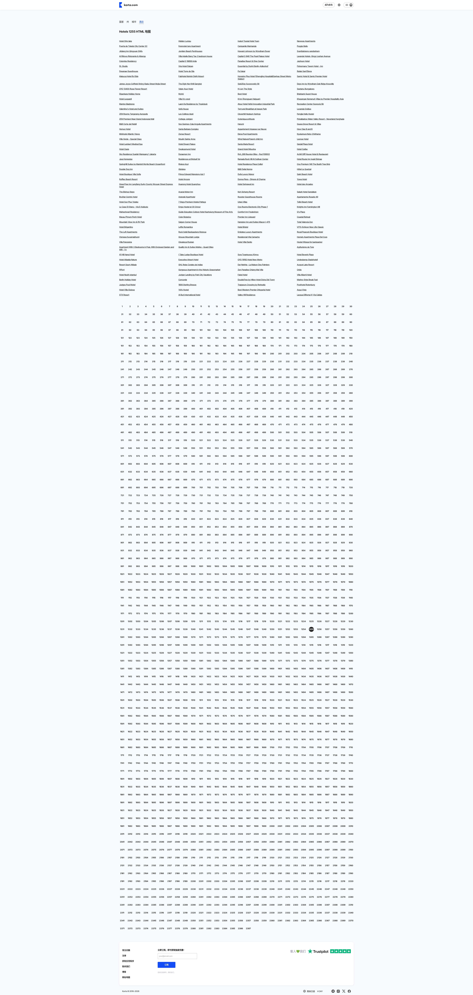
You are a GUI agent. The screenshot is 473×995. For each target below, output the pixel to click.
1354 (146, 660)
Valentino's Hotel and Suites (131, 109)
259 (264, 369)
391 (122, 408)
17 (248, 306)
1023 (138, 574)
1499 (343, 692)
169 (264, 346)
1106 (319, 590)
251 (201, 369)
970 (193, 558)
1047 (327, 574)
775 (311, 503)
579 (185, 456)
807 (327, 511)
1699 (264, 747)
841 (122, 527)
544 (146, 448)
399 (185, 408)
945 (232, 550)
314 (224, 385)
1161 (280, 605)
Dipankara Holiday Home (129, 94)
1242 (209, 629)
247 (169, 369)
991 (122, 566)
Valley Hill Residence (246, 295)
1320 (351, 645)
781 (122, 511)
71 (201, 322)
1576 (240, 716)
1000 (193, 566)
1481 (201, 692)
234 (303, 361)
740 (272, 495)
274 (146, 377)
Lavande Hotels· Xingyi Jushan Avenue (313, 56)
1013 (296, 566)
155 (153, 346)
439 (264, 416)
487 (169, 432)
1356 (161, 660)
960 (351, 550)
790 (193, 511)
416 (319, 408)
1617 (327, 723)
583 (217, 456)
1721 (201, 755)
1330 (193, 653)
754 (146, 503)
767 (248, 503)
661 (122, 479)
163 (216, 346)
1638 (256, 731)
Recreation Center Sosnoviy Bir (310, 104)
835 (311, 519)
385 (311, 401)
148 (335, 338)
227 (248, 361)
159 (185, 346)
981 (279, 558)
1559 (343, 708)
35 (153, 314)
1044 (303, 574)
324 (303, 385)
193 (216, 353)
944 (225, 550)
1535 (154, 708)
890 (272, 534)
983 (295, 558)
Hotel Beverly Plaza (305, 254)
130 (193, 338)
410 (272, 408)
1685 (154, 747)
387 (327, 401)
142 (287, 338)
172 (287, 346)
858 (256, 527)
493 (217, 432)
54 (303, 314)
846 (161, 527)
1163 (296, 605)
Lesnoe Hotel (302, 139)
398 (177, 408)
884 (225, 534)
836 (319, 519)
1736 (319, 755)
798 (256, 511)
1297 (169, 645)
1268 (177, 637)
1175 (154, 613)
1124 (225, 597)
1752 (209, 763)
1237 (169, 629)
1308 (256, 645)
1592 (130, 723)
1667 (248, 739)
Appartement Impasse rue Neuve (252, 129)
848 (177, 527)
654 (303, 471)
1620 (351, 723)
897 (327, 534)
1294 (146, 645)
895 (311, 534)
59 (343, 314)
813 (138, 519)
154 (145, 346)
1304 (224, 645)
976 (240, 558)
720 (351, 487)
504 (303, 432)
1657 (169, 739)
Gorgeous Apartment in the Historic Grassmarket (199, 269)
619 (264, 464)
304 (146, 385)
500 (272, 432)
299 (343, 377)
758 (177, 503)
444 (303, 416)
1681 (122, 747)
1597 (169, 723)
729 (185, 495)
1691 (201, 747)
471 (279, 424)
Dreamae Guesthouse (128, 71)
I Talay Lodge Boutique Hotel (190, 254)
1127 (248, 597)
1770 (351, 763)
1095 (232, 590)
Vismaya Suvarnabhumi (129, 237)
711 (280, 487)
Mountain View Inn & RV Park (132, 222)
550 (193, 448)
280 (193, 377)
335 (154, 393)
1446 (161, 684)
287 (248, 377)
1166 (319, 605)
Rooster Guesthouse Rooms (250, 197)
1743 (138, 763)
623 (295, 464)
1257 (327, 629)
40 (193, 314)
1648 (335, 731)
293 (295, 377)
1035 (232, 574)
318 (256, 385)
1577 (248, 716)
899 (343, 534)
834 (303, 519)
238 (335, 361)
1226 (319, 621)
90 (351, 322)
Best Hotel (242, 94)
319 (264, 385)
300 (351, 377)
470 (272, 424)
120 (350, 330)
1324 (146, 653)
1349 (343, 653)
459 (185, 424)
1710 (351, 747)
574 (146, 456)
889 (264, 534)
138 (256, 338)
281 (201, 377)
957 (327, 550)
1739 (343, 755)
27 (327, 306)
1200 (351, 613)
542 (130, 448)
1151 (201, 605)
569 (343, 448)
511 (122, 440)
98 (177, 330)
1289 (343, 637)
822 (209, 519)
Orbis (299, 269)
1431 (280, 676)
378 (256, 401)
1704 (303, 747)
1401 (280, 668)
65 (153, 322)
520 (193, 440)
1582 (288, 716)
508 (335, 432)
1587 (327, 716)
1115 (153, 597)
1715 (154, 755)
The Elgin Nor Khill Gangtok (190, 84)
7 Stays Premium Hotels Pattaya (192, 202)
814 (145, 519)
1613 (296, 723)
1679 (343, 739)
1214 (225, 621)
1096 (240, 590)
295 (311, 377)
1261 (122, 637)
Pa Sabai (241, 71)
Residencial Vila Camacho (249, 237)
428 (177, 416)
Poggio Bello (302, 46)
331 (122, 393)
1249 (264, 629)
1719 (185, 755)
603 (138, 464)
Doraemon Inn (184, 154)
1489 (264, 692)
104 (224, 330)
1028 (177, 574)
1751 (201, 763)
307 (169, 385)
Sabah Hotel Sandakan (306, 192)
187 (169, 353)
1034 (224, 574)
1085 (154, 590)
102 (209, 330)
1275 (232, 637)
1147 (169, 605)
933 (138, 550)
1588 (335, 716)
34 (146, 314)
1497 (327, 692)
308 (177, 385)
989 (343, 558)
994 (146, 566)
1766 (319, 763)
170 (272, 346)
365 (154, 401)
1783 (217, 771)
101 (201, 330)
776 (319, 503)
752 (130, 503)
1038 (256, 574)
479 (343, 424)
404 (225, 408)
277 (169, 377)
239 (343, 361)
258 (256, 369)
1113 (138, 597)
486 (161, 432)
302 (130, 385)
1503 (138, 700)
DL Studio (123, 66)
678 (256, 479)
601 (122, 464)
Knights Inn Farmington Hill (308, 207)
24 (303, 306)
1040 (272, 574)
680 (272, 479)
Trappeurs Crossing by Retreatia (251, 284)
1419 (185, 676)
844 (146, 527)
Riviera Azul (183, 164)
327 (327, 385)
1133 (296, 597)
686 (319, 479)
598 (335, 456)
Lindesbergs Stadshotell (307, 259)
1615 (311, 723)
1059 (185, 582)
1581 (280, 716)
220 (193, 361)
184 (145, 353)
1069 (264, 582)
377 (248, 401)
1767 (327, 763)
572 (130, 456)
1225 (311, 621)
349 (264, 393)
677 (248, 479)
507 (327, 432)
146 (319, 338)
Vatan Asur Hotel (185, 89)
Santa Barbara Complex (188, 129)
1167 (327, 605)
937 (169, 550)
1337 (248, 653)
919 (264, 542)
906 (161, 542)
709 (264, 487)
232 (288, 361)
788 (177, 511)
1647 (327, 731)
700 (193, 487)
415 (311, 408)
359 (343, 393)
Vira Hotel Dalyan (185, 66)
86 (319, 322)
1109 (343, 590)
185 (153, 353)
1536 (161, 708)
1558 (335, 708)
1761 (280, 763)
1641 (280, 731)
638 (177, 471)
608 (177, 464)
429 (185, 416)
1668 (256, 739)
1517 (248, 700)
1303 (217, 645)
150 (350, 338)
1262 (130, 637)
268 (335, 369)
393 (138, 408)
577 (169, 456)
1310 (272, 645)
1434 (303, 676)
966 (161, 558)
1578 (256, 716)
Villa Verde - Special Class (130, 139)
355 (311, 393)
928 (335, 542)
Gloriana (181, 169)
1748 (177, 763)
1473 (138, 692)
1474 (146, 692)
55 (311, 314)
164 (224, 346)
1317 (327, 645)
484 (146, 432)
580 (193, 456)
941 (201, 550)
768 (256, 503)
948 (256, 550)
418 (335, 408)
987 (327, 558)
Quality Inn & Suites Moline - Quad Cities (195, 247)
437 (248, 416)
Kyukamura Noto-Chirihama (309, 134)
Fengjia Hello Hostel (305, 114)
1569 (185, 716)
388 (335, 401)
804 (303, 511)
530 (272, 440)
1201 (122, 621)
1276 (240, 637)
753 (138, 503)
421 (122, 416)
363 (138, 401)
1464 (303, 684)
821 (201, 519)
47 (248, 314)
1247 (248, 629)
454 (146, 424)
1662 (209, 739)
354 (303, 393)
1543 (217, 708)
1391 (201, 668)
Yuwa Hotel (302, 179)
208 (335, 353)
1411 (122, 676)
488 (177, 432)
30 (351, 306)
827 (248, 519)
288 (256, 377)
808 (335, 511)
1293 (138, 645)
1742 (130, 763)
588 (256, 456)
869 (343, 527)
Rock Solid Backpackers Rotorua (192, 232)
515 (153, 440)
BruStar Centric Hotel (128, 197)
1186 (240, 613)
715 (311, 487)
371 (201, 401)
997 (169, 566)
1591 (122, 723)
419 (343, 408)
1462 (288, 684)
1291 (122, 645)
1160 (272, 605)
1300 (193, 645)
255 (232, 369)
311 (201, 385)
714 (303, 487)
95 (153, 330)
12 (209, 306)
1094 (224, 590)
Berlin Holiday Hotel (127, 279)
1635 (232, 731)
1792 (288, 771)
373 (217, 401)
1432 (288, 676)
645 (232, 471)
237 (327, 361)
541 (122, 448)
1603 (217, 723)
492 (209, 432)
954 (303, 550)
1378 (335, 660)
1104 (303, 590)
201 (279, 353)
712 (287, 487)
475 (311, 424)
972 (209, 558)
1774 (146, 771)
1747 (170, 763)
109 (264, 330)
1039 (264, 574)
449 (343, 416)
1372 (288, 660)
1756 (240, 763)
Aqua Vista (301, 290)
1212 (209, 621)
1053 (138, 582)
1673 (296, 739)
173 (295, 346)
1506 (161, 700)
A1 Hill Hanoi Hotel (127, 254)
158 (177, 346)
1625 (154, 731)
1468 (335, 684)
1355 (154, 660)
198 (256, 353)
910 (193, 542)
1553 (295, 708)
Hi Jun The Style (245, 89)
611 (201, 464)
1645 (311, 731)
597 (327, 456)
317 (248, 385)
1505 (154, 700)
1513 (217, 700)
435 (232, 416)
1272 (209, 637)
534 (303, 440)
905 (154, 542)
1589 (343, 716)
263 (295, 369)
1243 (217, 629)
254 (225, 369)
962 (130, 558)
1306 (240, 645)
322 (288, 385)
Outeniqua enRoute (246, 119)
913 (216, 542)
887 (248, 534)
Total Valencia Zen (305, 222)
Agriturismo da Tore (305, 247)
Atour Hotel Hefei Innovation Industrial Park (256, 104)
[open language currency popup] (339, 5)
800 (272, 511)
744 (303, 495)
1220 (272, 621)
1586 (319, 716)
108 (256, 330)
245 (154, 369)
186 (161, 353)
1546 (240, 708)
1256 (319, 629)
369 (185, 401)
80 (272, 322)
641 (201, 471)
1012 (288, 566)
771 (279, 503)
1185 (233, 613)
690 (351, 479)
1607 (248, 723)
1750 (193, 763)
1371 (280, 660)
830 (272, 519)
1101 (280, 590)
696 (161, 487)
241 (122, 369)
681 (279, 479)
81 (280, 322)
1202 (130, 621)
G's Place (301, 212)
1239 (185, 629)
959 (343, 550)
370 (193, 401)
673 (217, 479)
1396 (240, 668)
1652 (130, 739)
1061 (201, 582)
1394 (224, 668)
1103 (296, 590)
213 (138, 361)
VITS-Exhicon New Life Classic (310, 227)
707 (248, 487)
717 (327, 487)
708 (256, 487)
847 (169, 527)
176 (319, 346)
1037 (248, 574)
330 (351, 385)
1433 (295, 676)
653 (295, 471)
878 (177, 534)
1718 (177, 755)
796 (240, 511)
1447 (169, 684)
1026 (161, 574)
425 (154, 416)
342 (209, 393)
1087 (169, 590)
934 (146, 550)
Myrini (181, 94)
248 (177, 369)
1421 (201, 676)
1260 (351, 629)
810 (350, 511)
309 (185, 385)
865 (311, 527)
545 (154, 448)
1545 (232, 708)
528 (256, 440)
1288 (335, 637)
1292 (130, 645)
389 (343, 401)
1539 (185, 708)
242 (130, 369)
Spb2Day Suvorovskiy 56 (248, 84)
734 (225, 495)
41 (201, 314)
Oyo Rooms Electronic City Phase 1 (253, 207)
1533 (138, 708)
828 (256, 519)
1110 (351, 590)
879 (185, 534)
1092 (209, 590)
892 (288, 534)
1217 (248, 621)
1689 (185, 747)
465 (232, 424)
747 (327, 495)
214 (145, 361)
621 (279, 464)
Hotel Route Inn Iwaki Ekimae (309, 159)
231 (279, 361)
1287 (327, 637)
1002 (209, 566)
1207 (169, 621)
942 (209, 550)
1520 (272, 700)
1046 (319, 574)
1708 (335, 747)
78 (256, 322)
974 (224, 558)
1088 (177, 590)
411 (280, 408)
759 (185, 503)
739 (264, 495)
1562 (130, 716)
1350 (351, 653)
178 (335, 346)
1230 (351, 621)
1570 (193, 716)
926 (319, 542)
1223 (295, 621)
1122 (209, 597)
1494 (303, 692)
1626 (161, 731)
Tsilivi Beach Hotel (305, 202)
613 (216, 464)
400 (193, 408)
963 (138, 558)
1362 (209, 660)
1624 (146, 731)
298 (335, 377)
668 (177, 479)
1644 (303, 731)
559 (264, 448)
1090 (193, 590)
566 (319, 448)
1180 (193, 613)
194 (224, 353)
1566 (161, 716)
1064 (224, 582)
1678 (335, 739)
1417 (169, 676)
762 (209, 503)
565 (311, 448)
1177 (169, 613)
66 (161, 322)
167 (248, 346)
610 (193, 464)
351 (279, 393)
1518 (256, 700)
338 (177, 393)
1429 (264, 676)
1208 (177, 621)
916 (240, 542)
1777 (170, 771)
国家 (121, 22)
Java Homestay (125, 159)
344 (225, 393)
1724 (225, 755)
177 (327, 346)
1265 (154, 637)
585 (232, 456)
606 (161, 464)
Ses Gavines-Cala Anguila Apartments (194, 124)
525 (232, 440)
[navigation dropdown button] (349, 4)
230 (272, 361)
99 (185, 330)
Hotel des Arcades (305, 184)
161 (201, 346)
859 (264, 527)
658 (335, 471)
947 (248, 550)
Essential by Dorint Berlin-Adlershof (253, 66)
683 (295, 479)
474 (303, 424)
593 (295, 456)
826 (240, 519)
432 (209, 416)
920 (272, 542)
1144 (146, 605)
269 (343, 369)
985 (311, 558)
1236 (161, 629)
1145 (154, 605)
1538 (177, 708)
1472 (130, 692)
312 (209, 385)
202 (288, 353)
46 (240, 314)
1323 (138, 653)
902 (130, 542)
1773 (138, 771)
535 (311, 440)
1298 (177, 645)
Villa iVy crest (184, 99)
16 (240, 306)
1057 (169, 582)
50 (272, 314)
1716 (162, 755)
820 (193, 519)
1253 (295, 629)
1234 (146, 629)
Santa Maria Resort (246, 144)
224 (225, 361)
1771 (122, 771)
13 (217, 306)
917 (248, 542)
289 (264, 377)
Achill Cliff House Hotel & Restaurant (312, 154)
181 (122, 353)
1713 (138, 755)
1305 (232, 645)
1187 (248, 613)
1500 (351, 692)
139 (264, 338)
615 (232, 464)
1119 (185, 597)
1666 (240, 739)
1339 (264, 653)
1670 (272, 739)
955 (311, 550)
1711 (122, 755)
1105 (311, 590)
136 (240, 338)
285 (232, 377)
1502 (130, 700)
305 (154, 385)
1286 (319, 637)
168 (256, 346)
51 (280, 314)
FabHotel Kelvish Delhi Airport (191, 76)
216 (161, 361)
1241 (201, 629)
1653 (138, 739)
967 (169, 558)
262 (288, 369)
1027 (169, 574)
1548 (256, 708)
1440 (351, 676)
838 (335, 519)
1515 (233, 700)
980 (272, 558)
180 (350, 346)
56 (319, 314)
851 (201, 527)
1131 (280, 597)
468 (256, 424)
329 (343, 385)
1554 (303, 708)
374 (224, 401)
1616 (319, 723)
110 (272, 330)
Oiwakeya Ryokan (186, 242)
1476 (162, 692)
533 (295, 440)
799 (264, 511)
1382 (130, 668)
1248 (256, 629)
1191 (280, 613)
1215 (233, 621)
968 (177, 558)
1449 (185, 684)
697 (169, 487)
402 (209, 408)
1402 (288, 668)
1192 (288, 613)
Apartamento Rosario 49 (307, 197)
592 (288, 456)
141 (280, 338)
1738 (335, 755)
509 (343, 432)
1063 (217, 582)
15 (233, 306)
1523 (295, 700)
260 (272, 369)
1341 (280, 653)
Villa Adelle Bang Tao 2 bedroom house (195, 56)
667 (169, 479)
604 (146, 464)
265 (311, 369)
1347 (327, 653)
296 (319, 377)
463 (217, 424)
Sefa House (183, 109)
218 (177, 361)
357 (327, 393)
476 (319, 424)
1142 (130, 605)
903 (138, 542)
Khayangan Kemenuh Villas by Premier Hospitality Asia (320, 99)
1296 (161, 645)
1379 (343, 660)
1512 (209, 700)
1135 (311, 597)
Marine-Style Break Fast (307, 279)
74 (225, 322)
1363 (217, 660)
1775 (154, 771)
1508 (177, 700)
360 (351, 393)
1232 (130, 629)
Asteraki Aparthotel (186, 197)
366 (161, 401)
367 (169, 401)
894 (303, 534)
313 (216, 385)
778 (335, 503)
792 (209, 511)
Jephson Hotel (303, 61)
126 (161, 338)
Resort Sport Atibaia (127, 264)
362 (130, 401)
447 (327, 416)
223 (217, 361)
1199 (343, 613)
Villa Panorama (125, 242)
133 (216, 338)
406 (240, 408)
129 (185, 338)
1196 (319, 613)
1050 (351, 574)
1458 (256, 684)
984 (303, 558)
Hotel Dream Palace (186, 144)
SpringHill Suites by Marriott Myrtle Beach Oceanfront (142, 164)
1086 (161, 590)
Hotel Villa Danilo (245, 242)
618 (256, 464)
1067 (248, 582)
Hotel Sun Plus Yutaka (128, 202)
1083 (138, 590)
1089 (185, 590)
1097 (248, 590)
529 (264, 440)
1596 (161, 723)
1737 (327, 755)
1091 (201, 590)
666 (161, 479)
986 (319, 558)
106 (240, 330)
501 (279, 432)
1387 (169, 668)
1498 (335, 692)
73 (217, 322)
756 (161, 503)
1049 (343, 574)
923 (295, 542)
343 (217, 393)
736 (240, 495)
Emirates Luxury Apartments (250, 232)
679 (264, 479)
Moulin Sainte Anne (186, 139)
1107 (327, 590)
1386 (161, 668)
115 (311, 330)
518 (177, 440)
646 (240, 471)
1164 (303, 605)
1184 (225, 613)
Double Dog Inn (126, 169)
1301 (201, 645)
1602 (209, 723)
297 (327, 377)
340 (193, 393)
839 (343, 519)
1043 (295, 574)
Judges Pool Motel (127, 284)
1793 (296, 771)
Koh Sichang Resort (246, 192)
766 (240, 503)
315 (232, 385)
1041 (280, 574)
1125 (233, 597)
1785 (232, 771)
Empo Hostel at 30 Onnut (189, 207)
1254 (303, 629)
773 (295, 503)
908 (177, 542)
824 (225, 519)
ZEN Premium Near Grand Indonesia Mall (136, 119)
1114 (146, 597)
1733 (296, 755)
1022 (130, 574)
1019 (343, 566)
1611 (280, 723)
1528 (335, 700)
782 (130, 511)
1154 (225, 605)
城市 (134, 22)
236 (319, 361)
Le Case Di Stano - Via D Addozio (133, 207)
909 (185, 542)
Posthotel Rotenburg (306, 284)
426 (161, 416)
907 (169, 542)
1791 (280, 771)
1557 (327, 708)
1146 (162, 605)
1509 (185, 700)
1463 (295, 684)
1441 (122, 684)
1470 (351, 684)
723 (138, 495)
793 (217, 511)
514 (145, 440)
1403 (295, 668)
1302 (209, 645)
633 (138, 471)
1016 (319, 566)
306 (161, 385)
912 (209, 542)
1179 (185, 613)
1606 (240, 723)
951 (279, 550)
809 (343, 511)
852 (209, 527)
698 (177, 487)
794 (225, 511)
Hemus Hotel (124, 129)
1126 (240, 597)
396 (161, 408)
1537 (169, 708)
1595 (154, 723)
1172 (130, 613)
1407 (327, 668)
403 (217, 408)
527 (248, 440)
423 (138, 416)
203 (295, 353)
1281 (280, 637)
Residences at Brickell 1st (189, 159)
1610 (272, 723)
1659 (185, 739)
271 (122, 377)
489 (185, 432)
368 (177, 401)
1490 (272, 692)
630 (351, 464)
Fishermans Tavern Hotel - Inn (310, 66)
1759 (264, 763)
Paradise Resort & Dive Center (251, 61)
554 (225, 448)
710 (272, 487)
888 (256, 534)
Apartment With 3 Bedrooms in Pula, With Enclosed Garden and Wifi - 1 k (146, 248)
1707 (327, 747)
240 (351, 361)
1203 (138, 621)
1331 (201, 653)
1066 (240, 582)
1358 (177, 660)
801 (279, 511)
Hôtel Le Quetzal (304, 169)
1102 (288, 590)
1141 (122, 605)
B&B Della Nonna (245, 169)
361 (122, 401)
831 (279, 519)
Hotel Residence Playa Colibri (250, 164)
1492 (288, 692)
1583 (295, 716)
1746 (162, 763)
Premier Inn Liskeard (246, 217)
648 (256, 471)
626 (319, 464)
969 (185, 558)
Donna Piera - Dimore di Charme (251, 179)
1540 (193, 708)
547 (169, 448)
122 (130, 338)
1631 (201, 731)
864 (303, 527)
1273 (217, 637)
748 (335, 495)
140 (272, 338)
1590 (351, 716)
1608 (256, 723)
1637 (248, 731)
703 (217, 487)
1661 (201, 739)
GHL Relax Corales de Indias (190, 264)
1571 (201, 716)
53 (295, 314)
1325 (154, 653)
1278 (256, 637)
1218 (256, 621)
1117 (169, 597)
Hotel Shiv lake (125, 41)
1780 (193, 771)
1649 (343, 731)
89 (343, 322)
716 (319, 487)
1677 (327, 739)
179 (343, 346)
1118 (177, 597)
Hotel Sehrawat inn (246, 184)
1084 (146, 590)
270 (351, 369)
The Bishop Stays (126, 192)
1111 (122, 597)
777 (327, 503)
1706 (319, 747)
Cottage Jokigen (185, 119)
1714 (146, 755)
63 (138, 322)
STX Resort (124, 295)
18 (256, 306)
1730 (272, 755)
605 (154, 464)
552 (209, 448)
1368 (256, 660)
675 (232, 479)
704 (225, 487)
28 (335, 306)
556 (240, 448)
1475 (154, 692)
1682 (130, 747)
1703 (296, 747)
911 (201, 542)
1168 (335, 605)
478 (335, 424)
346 (240, 393)
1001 (201, 566)
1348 (335, 653)
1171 (122, 613)
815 (153, 519)
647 (248, 471)
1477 (169, 692)
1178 (177, 613)
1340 (272, 653)
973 (217, 558)
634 (146, 471)
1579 (264, 716)
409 (264, 408)
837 (327, 519)
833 (295, 519)
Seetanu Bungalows (305, 89)
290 (272, 377)
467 (248, 424)
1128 (256, 597)
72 (209, 322)
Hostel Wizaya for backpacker (309, 242)
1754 (225, 763)
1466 (319, 684)
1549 (264, 708)
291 (279, 377)
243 (138, 369)
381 (279, 401)
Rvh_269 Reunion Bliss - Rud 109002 (254, 154)
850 (193, 527)
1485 (232, 692)
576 (161, 456)
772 (287, 503)
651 (279, 471)
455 (154, 424)
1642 (288, 731)
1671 (280, 739)
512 (130, 440)
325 (311, 385)
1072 (288, 582)
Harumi (241, 124)
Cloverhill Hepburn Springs (249, 114)
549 (185, 448)
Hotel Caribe (302, 149)
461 (201, 424)
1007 (248, 566)
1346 (319, 653)
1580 (272, 716)
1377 (327, 660)
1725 (232, 755)
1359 (185, 660)
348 (256, 393)
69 (185, 322)
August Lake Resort (305, 264)
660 (351, 471)
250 (193, 369)
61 (122, 322)
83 (295, 322)
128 (177, 338)
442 (288, 416)
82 (288, 322)
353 (295, 393)
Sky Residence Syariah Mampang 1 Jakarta (137, 154)
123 (138, 338)
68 (177, 322)
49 (264, 314)
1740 (351, 755)
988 (335, 558)
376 (240, 401)
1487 (248, 692)
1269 (185, 637)
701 (201, 487)
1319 (343, 645)
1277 (248, 637)
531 (279, 440)
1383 (138, 668)
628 (335, 464)
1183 (217, 613)
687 (327, 479)
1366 (240, 660)
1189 (264, 613)
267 (327, 369)
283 (217, 377)
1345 (311, 653)
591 (279, 456)
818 (177, 519)
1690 (193, 747)
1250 (272, 629)
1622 (130, 731)
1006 (240, 566)
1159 (264, 605)
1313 (296, 645)
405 (232, 408)
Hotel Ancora (184, 179)
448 (335, 416)
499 (264, 432)
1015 (311, 566)
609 (185, 464)
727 (169, 495)
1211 (201, 621)
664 (146, 479)
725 (154, 495)
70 (193, 322)
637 (169, 471)
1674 (303, 739)
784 (146, 511)
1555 (311, 708)
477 (327, 424)
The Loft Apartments (128, 232)
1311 (280, 645)
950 (272, 550)
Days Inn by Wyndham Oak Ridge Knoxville (315, 84)
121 (122, 338)
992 (130, 566)
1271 (201, 637)
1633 (217, 731)
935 (154, 550)
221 (201, 361)
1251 (280, 629)
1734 (303, 755)
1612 (288, 723)
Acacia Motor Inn (185, 192)
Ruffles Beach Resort (128, 179)
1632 (209, 731)
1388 (177, 668)
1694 (224, 747)
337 (169, 393)
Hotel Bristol (243, 227)
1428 (256, 676)
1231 (122, 629)
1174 (146, 613)
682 (288, 479)
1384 (146, 668)
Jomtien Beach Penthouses (190, 51)
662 (130, 479)
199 (264, 353)
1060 (193, 582)
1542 (209, 708)
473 (295, 424)
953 (295, 550)
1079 (343, 582)
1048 (335, 574)
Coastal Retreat (303, 217)
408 (256, 408)
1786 (240, 771)
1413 (138, 676)
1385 (154, 668)
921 (279, 542)
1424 (224, 676)
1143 (138, 605)
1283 (295, 637)
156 (161, 346)
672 (209, 479)
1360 (193, 660)
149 (343, 338)
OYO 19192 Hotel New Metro (250, 259)
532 (288, 440)
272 (130, 377)
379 (264, 401)
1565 (154, 716)
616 (240, 464)
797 (248, 511)
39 (185, 314)
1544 (224, 708)
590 (272, 456)
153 (138, 346)
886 (240, 534)
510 (350, 432)
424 (146, 416)
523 (217, 440)
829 (264, 519)
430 (193, 416)
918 (256, 542)
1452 (209, 684)
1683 (138, 747)
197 (248, 353)
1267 (169, 637)
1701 (280, 747)
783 (138, 511)
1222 (288, 621)
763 (217, 503)
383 (295, 401)
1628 (177, 731)
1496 (319, 692)
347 (248, 393)
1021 (122, 574)
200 (272, 353)
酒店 (141, 22)
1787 (248, 771)
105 (232, 330)
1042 (288, 574)
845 (154, 527)
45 (232, 314)
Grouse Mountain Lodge (188, 237)
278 (177, 377)
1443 (138, 684)
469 (264, 424)
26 (319, 306)
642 (209, 471)
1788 (256, 771)
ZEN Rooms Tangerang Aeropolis (133, 114)
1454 (224, 684)
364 (146, 401)
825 (232, 519)
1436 (319, 676)
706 (240, 487)
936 (161, 550)
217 (169, 361)
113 (295, 330)
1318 (335, 645)
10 (193, 306)
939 (185, 550)
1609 (264, 723)
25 (311, 306)
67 (169, 322)
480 (351, 424)
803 (295, 511)
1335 (232, 653)
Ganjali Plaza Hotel (305, 144)
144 (303, 338)
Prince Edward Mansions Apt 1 (191, 174)
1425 (232, 676)
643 (217, 471)
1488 (256, 692)
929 (343, 542)
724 (146, 495)
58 (335, 314)
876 (161, 534)
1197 (327, 613)
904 (146, 542)
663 (138, 479)
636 (161, 471)
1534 (146, 708)
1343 (295, 653)
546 (161, 448)
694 (146, 487)
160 (193, 346)
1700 (272, 747)
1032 (209, 574)
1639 (264, 731)
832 (288, 519)
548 (177, 448)
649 (264, 471)
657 (327, 471)
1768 (335, 763)
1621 (122, 731)
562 (288, 448)
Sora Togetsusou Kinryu (248, 254)
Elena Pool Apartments (247, 134)
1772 (130, 771)
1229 (343, 621)
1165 (311, 605)
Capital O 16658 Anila (187, 61)
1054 (146, 582)
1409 (343, 668)
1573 (217, 716)
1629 (185, 731)
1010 (272, 566)
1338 (256, 653)
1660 (193, 739)
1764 (303, 763)
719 (343, 487)
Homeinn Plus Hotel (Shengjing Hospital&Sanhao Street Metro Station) (264, 77)
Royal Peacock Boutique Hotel (310, 232)
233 (295, 361)
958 (335, 550)
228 (256, 361)
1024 (146, 574)
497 (248, 432)
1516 (240, 700)
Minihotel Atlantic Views (129, 134)
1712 (130, 755)
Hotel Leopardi (125, 99)
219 (185, 361)
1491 (280, 692)
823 (217, 519)
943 (217, 550)
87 (327, 322)
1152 (209, 605)
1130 (272, 597)
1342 (288, 653)
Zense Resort (184, 134)
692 (130, 487)
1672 (288, 739)
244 (146, 369)
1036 (240, 574)
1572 (209, 716)
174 (303, 346)
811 (122, 519)
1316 (319, 645)
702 (209, 487)
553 (217, 448)
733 (217, 495)
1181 (201, 613)
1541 (201, 708)
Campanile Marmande (247, 46)
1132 (288, 597)
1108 (335, 590)
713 (295, 487)
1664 (224, 739)
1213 (217, 621)
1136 (319, 597)
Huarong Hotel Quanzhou (189, 184)
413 (295, 408)
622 (288, 464)
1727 (248, 755)
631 (122, 471)
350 (272, 393)
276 (161, 377)
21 (280, 306)
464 (225, 424)
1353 (138, 660)
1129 (264, 597)
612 (209, 464)
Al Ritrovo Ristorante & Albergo (132, 56)
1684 (146, 747)
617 (248, 464)
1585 (311, 716)
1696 (240, 747)
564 (303, 448)
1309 (264, 645)
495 (232, 432)
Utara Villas (242, 202)
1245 (232, 629)
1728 (256, 755)
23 (295, 306)
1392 (209, 668)
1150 (193, 605)
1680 (351, 739)
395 (154, 408)
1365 (232, 660)
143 (295, 338)
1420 (193, 676)
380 (272, 401)
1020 (351, 566)
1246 (240, 629)
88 (335, 322)
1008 (256, 566)
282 (209, 377)
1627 (169, 731)
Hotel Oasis (124, 149)
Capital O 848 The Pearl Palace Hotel (253, 56)
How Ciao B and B (305, 129)
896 (319, 534)
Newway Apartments (306, 41)
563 (295, 448)
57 (327, 314)
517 (169, 440)
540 (351, 440)
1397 (248, 668)
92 (130, 330)
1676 (319, 739)
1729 (264, 755)
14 (225, 306)
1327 (169, 653)
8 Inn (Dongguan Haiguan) (249, 99)
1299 (185, 645)
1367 (248, 660)
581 (201, 456)
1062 (209, 582)
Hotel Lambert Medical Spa (130, 144)
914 (224, 542)
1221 (280, 621)
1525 (311, 700)
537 (327, 440)
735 (232, 495)
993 (138, 566)
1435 (311, 676)
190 (193, 353)
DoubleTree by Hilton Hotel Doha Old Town (256, 279)
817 (169, 519)
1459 (264, 684)
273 (138, 377)
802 (288, 511)
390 (351, 401)
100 (193, 330)
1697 (248, 747)
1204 (146, 621)
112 (287, 330)
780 (351, 503)
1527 (327, 700)
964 (146, 558)
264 (303, 369)
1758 (256, 763)
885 (232, 534)
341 (201, 393)
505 (311, 432)
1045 (311, 574)
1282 (288, 637)
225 (232, 361)
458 (177, 424)
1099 (264, 590)
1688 (177, 747)
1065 (232, 582)
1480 (193, 692)
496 (240, 432)
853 (217, 527)
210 (350, 353)
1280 (272, 637)
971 (201, 558)
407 (248, 408)
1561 (122, 716)
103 (216, 330)
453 (138, 424)
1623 (138, 731)
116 (319, 330)
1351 (122, 660)
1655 (154, 739)
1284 (303, 637)
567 (327, 448)
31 (122, 314)
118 (335, 330)
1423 (217, 676)
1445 (154, 684)
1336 (240, 653)
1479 (185, 692)
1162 (288, 605)
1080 (351, 582)
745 (311, 495)
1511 (201, 700)
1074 (303, 582)
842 (130, 527)
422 (130, 416)
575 (154, 456)
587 (248, 456)
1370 (272, 660)
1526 (319, 700)
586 (240, 456)
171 (280, 346)
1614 (303, 723)
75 (232, 322)
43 (217, 314)
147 (327, 338)
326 (319, 385)
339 (185, 393)
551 (201, 448)
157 (169, 346)
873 (138, 534)
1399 (264, 668)
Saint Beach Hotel (304, 174)
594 (303, 456)
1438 (335, 676)
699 (185, 487)
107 (248, 330)
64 (146, 322)
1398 (256, 668)
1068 (256, 582)
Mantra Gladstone (127, 104)
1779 (185, 771)
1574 (225, 716)
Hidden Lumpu (184, 41)
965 (154, 558)
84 (303, 322)
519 (185, 440)
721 (122, 495)
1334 (224, 653)
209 (343, 353)
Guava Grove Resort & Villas (309, 124)
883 (217, 534)
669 (185, 479)
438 (256, 416)
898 (335, 534)
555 (232, 448)
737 (248, 495)
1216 (240, 621)
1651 (122, 739)
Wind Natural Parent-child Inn (250, 139)
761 (201, 503)
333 (138, 393)
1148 (177, 605)
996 (161, 566)
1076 (319, 582)
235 (311, 361)
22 (288, 306)
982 (288, 558)
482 (130, 432)
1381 (122, 668)
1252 (288, 629)
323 (295, 385)
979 (264, 558)
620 (272, 464)
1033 (217, 574)
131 (201, 338)
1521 (280, 700)
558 (256, 448)
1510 (193, 700)
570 (351, 448)
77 (248, 322)
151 (122, 346)
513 (138, 440)
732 (209, 495)
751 (122, 503)
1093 (217, 590)
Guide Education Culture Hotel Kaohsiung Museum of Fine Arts (205, 212)
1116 (161, 597)
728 (177, 495)
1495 (311, 692)
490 (193, 432)
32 (130, 314)
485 (154, 432)
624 (303, 464)
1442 (130, 684)
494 (225, 432)
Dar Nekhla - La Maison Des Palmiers (253, 264)
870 (351, 527)
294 (303, 377)
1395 (232, 668)
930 (351, 542)
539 (343, 440)
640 (193, 471)
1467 (327, 684)
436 (240, 416)
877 (169, 534)
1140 (351, 597)
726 (161, 495)
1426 (240, 676)
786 (161, 511)
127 (169, 338)
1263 (138, 637)
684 (303, 479)
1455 (232, 684)
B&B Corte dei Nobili (128, 124)
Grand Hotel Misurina (247, 149)
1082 (130, 590)
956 (319, 550)
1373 (296, 660)
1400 (272, 668)
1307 (248, 645)
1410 (351, 668)
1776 (162, 771)
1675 (311, 739)
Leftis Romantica (185, 227)
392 (130, 408)
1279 (264, 637)
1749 (185, 763)
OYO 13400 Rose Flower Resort (133, 89)
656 (319, 471)
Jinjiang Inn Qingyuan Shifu (131, 51)
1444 (146, 684)
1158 (256, 605)
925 (311, 542)
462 (209, 424)
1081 (122, 590)
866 (319, 527)
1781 (201, 771)
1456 (240, 684)
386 (319, 401)
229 (264, 361)
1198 (335, 613)
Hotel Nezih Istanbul (127, 275)
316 (240, 385)
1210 (193, 621)
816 (161, 519)
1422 (209, 676)
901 (122, 542)
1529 (343, 700)
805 (311, 511)
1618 (335, 723)
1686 (161, 747)
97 (169, 330)
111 (280, 330)
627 (327, 464)
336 (161, 393)
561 (279, 448)
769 (264, 503)
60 (351, 314)
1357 (169, 660)
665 (154, 479)
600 (351, 456)
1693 (217, 747)
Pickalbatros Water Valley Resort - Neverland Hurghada (320, 119)
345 (232, 393)
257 (248, 369)
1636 (240, 731)
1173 (138, 613)
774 (303, 503)
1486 (240, 692)
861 (279, 527)
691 (122, 487)
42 (209, 314)
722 (130, 495)
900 (351, 534)
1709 (343, 747)
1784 (225, 771)
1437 (327, 676)
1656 (161, 739)
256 (240, 369)
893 (295, 534)
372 (209, 401)
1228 (335, 621)
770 (272, 503)
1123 (217, 597)
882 (209, 534)
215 (153, 361)
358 (335, 393)
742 (287, 495)
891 (279, 534)
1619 (343, 723)
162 (209, 346)
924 (303, 542)
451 (122, 424)
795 (232, 511)
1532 (130, 708)
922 (288, 542)
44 (224, 314)
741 (279, 495)
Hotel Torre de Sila (186, 71)
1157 (248, 605)
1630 (193, 731)
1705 (311, 747)
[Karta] (128, 5)
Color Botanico (184, 217)
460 (193, 424)
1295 (154, 645)
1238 (177, 629)
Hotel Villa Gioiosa (127, 290)
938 (177, 550)
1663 (217, 739)
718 (335, 487)
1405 (311, 668)
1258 (335, 629)
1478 (177, 692)
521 (201, 440)
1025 (154, 574)
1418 (177, 676)
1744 (146, 763)
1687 (169, 747)
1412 (130, 676)
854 (225, 527)
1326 (161, 653)
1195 (311, 613)
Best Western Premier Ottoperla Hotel (254, 290)
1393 (217, 668)
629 (343, 464)
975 (232, 558)
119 (343, 330)
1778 (177, 771)
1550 (272, 708)
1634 (224, 731)
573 (138, 456)
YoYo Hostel (183, 290)
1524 (303, 700)
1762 (288, 763)
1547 (248, 708)
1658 (177, 739)
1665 (232, 739)
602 (130, 464)
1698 (256, 747)
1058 (177, 582)
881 (201, 534)
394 (146, 408)
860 (272, 527)
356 (319, 393)
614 (224, 464)
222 (209, 361)
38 (177, 314)
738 (256, 495)
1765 (311, 763)
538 (335, 440)
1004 (224, 566)
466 (240, 424)
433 (217, 416)
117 (327, 330)
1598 (177, 723)
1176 (162, 613)
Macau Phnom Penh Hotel (130, 217)
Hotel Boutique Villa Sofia (130, 174)
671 (201, 479)
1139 (343, 597)
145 (311, 338)
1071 (280, 582)
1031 (201, 574)
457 (169, 424)
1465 (311, 684)
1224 (303, 621)
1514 (225, 700)
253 (217, 369)
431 (201, 416)
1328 (177, 653)
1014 (303, 566)
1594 (146, 723)
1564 (146, 716)
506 (319, 432)
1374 (303, 660)
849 (185, 527)
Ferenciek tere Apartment (189, 46)
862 (288, 527)
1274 (225, 637)
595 (311, 456)
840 (351, 519)
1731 (280, 755)
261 (279, 369)
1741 (122, 763)
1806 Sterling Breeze (187, 284)
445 (311, 416)
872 (130, 534)
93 (138, 330)
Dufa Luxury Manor (246, 174)
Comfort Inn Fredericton (248, 212)
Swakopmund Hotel (186, 149)
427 (169, 416)
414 (303, 408)
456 (161, 424)
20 (272, 306)
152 (130, 346)
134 (224, 338)
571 (122, 456)
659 (343, 471)
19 (264, 306)
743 (295, 495)
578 (177, 456)
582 (209, 456)
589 (264, 456)
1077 (327, 582)
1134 (303, 597)
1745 (154, 763)
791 (201, 511)
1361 (201, 660)
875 (154, 534)
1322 (130, 653)
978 (256, 558)
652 (288, 471)
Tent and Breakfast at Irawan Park (252, 109)
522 (209, 440)
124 (145, 338)
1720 (193, 755)
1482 (209, 692)
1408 (335, 668)
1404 (303, 668)
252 (209, 369)
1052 (130, 582)
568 (335, 448)
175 (311, 346)
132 (209, 338)
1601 (201, 723)
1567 (169, 716)
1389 (185, 668)
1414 (146, 676)
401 (201, 408)
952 (288, 550)
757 (169, 503)
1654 (146, 739)
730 (193, 495)
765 (232, 503)
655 (311, 471)
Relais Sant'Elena (304, 71)
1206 (161, 621)
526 (240, 440)
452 (130, 424)
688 (335, 479)
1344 (303, 653)
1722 (209, 755)
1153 (217, 605)
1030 (193, 574)
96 (161, 330)
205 (311, 353)
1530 (351, 700)
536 (319, 440)
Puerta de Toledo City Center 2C (133, 46)
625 (311, 464)
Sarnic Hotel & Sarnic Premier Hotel (312, 76)
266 (319, 369)
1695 (232, 747)
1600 (193, 723)
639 (185, 471)
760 (193, 503)
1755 (232, 763)
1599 (185, 723)
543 (138, 448)
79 (264, 322)
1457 (248, 684)
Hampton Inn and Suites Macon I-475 (254, 222)
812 (130, 519)
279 (185, 377)
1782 (209, 771)
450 (351, 416)
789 (185, 511)
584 (225, 456)
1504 (146, 700)
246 (161, 369)
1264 (146, 637)
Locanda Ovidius (304, 109)
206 (319, 353)
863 (295, 527)
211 (122, 361)
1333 (217, 653)
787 (169, 511)
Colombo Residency (127, 61)
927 (327, 542)
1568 (177, 716)
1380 (351, 660)
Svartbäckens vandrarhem (308, 51)
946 (240, 550)
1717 (169, 755)
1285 (311, 637)
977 (248, 558)
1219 (264, 621)
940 (193, 550)
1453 (217, 684)
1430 (272, 676)
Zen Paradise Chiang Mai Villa (250, 269)
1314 (303, 645)
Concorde (182, 279)
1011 (280, 566)
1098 (256, 590)
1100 (272, 590)
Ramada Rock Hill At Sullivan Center (253, 159)
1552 (288, 708)
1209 (185, 621)
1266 (161, 637)
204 (303, 353)
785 (154, 511)
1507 (169, 700)
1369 (264, 660)
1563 (138, 716)
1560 (351, 708)
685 (311, 479)
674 (224, 479)
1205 (154, 621)
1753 (217, 763)
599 (343, 456)
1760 (272, 763)
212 (130, 361)
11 (201, 306)
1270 (193, 637)
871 (122, 534)
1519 (264, 700)
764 (225, 503)
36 (161, 314)
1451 (201, 684)
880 (193, 534)
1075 (311, 582)
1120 (193, 597)
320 (272, 385)
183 (138, 353)
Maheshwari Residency (129, 212)
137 (248, 338)
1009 (264, 566)
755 (154, 503)
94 (146, 330)
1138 (335, 597)
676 (240, 479)
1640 (272, 731)
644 (225, 471)
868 (335, 527)
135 (232, 338)
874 (146, 534)
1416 (162, 676)
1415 (154, 676)
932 (130, 550)
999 (185, 566)
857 (248, 527)
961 (122, 558)
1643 (295, 731)
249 (185, 369)
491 (201, 432)
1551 (280, 708)
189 (185, 353)
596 (319, 456)
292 (288, 377)
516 (161, 440)
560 (272, 448)
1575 (232, 716)
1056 (161, 582)
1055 (154, 582)
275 (154, 377)
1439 (343, 676)
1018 (335, 566)
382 (288, 401)
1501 (122, 700)
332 (130, 393)
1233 (138, 629)
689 (343, 479)
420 (351, 408)
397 (169, 408)
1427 (248, 676)
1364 (224, 660)
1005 (232, 566)
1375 (311, 660)
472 (288, 424)
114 (303, 330)
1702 (288, 747)
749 (343, 495)
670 (193, 479)
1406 (319, 668)
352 (288, 393)
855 (232, 527)
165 (232, 346)
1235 (154, 629)
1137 (327, 597)
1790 (272, 771)
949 (264, 550)
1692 (209, 747)
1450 (193, 684)
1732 (288, 755)
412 (287, 408)
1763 (296, 763)
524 (225, 440)
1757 (248, 763)
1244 (224, 629)
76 (240, 322)
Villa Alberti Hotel (304, 275)
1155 (233, 605)
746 (319, 495)
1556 (319, 708)
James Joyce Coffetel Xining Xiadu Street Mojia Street (142, 84)
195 (232, 353)
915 (232, 542)
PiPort (122, 269)
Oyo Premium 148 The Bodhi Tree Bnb (313, 164)
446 (319, 416)
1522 (288, 700)
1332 (209, 653)
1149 (185, 605)
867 (327, 527)
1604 (224, 723)
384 (303, 401)
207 (327, 353)
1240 (193, 629)
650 (272, 471)
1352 (130, 660)
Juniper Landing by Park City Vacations (195, 275)
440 (272, 416)
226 (240, 361)
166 (240, 346)
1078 (335, 582)
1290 (351, 637)
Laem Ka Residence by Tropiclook (192, 104)
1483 (217, 692)
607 (169, 464)
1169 (343, 605)
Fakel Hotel (242, 275)
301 (122, 385)
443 (295, 416)
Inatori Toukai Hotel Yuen (248, 41)
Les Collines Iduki (185, 114)
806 (319, 511)
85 (311, 322)
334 (146, 393)
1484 (224, 692)
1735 (311, 755)
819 (185, 519)
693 (138, 487)
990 (351, 558)
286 (240, 377)
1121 (201, 597)
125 (153, 338)
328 (335, 385)
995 (154, 566)
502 (288, 432)
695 (154, 487)
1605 (232, 723)
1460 (272, 684)
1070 (272, 582)
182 (130, 353)
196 (240, 353)
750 (351, 495)
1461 (280, 684)
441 (279, 416)
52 (288, 314)
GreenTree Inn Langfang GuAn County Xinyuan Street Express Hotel (146, 185)
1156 (240, 605)
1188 (256, 613)
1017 (327, 566)
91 (122, 330)
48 (256, 314)
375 (232, 401)
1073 (296, 582)
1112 (130, 597)
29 (343, 306)
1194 (303, 613)
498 (256, 432)
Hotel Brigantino (126, 227)
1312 (288, 645)
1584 (303, 716)
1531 (122, 708)
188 (177, 353)
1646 (319, 731)
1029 (185, 574)
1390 (193, 668)
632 (130, 471)
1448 (177, 684)
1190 (272, 613)
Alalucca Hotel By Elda (128, 76)
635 (154, 471)
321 (279, 385)
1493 (295, 692)
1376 (319, 660)
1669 (264, 739)
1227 (327, 621)
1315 (311, 645)
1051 (122, 582)
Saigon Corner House (187, 222)
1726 (240, 755)
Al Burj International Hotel (189, 295)
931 (122, 550)
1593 (138, 723)
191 (201, 353)
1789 (264, 771)
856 (240, 527)
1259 (343, 629)
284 (225, 377)
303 (138, 385)
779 (343, 503)
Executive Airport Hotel (188, 259)
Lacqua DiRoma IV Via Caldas (309, 295)
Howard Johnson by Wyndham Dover (254, 51)
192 (209, 353)
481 (122, 432)
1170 (351, 605)
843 (138, 527)
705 (232, 487)
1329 (185, 653)
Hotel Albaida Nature (128, 259)
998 (177, 566)
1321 (122, 653)
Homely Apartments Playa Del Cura (312, 237)
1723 (217, 755)
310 (193, 385)
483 (138, 432)
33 (138, 314)
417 (327, 408)
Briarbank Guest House (307, 94)
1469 (343, 684)
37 (169, 314)
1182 (209, 613)
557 (248, 448)
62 (130, 322)
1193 (296, 613)
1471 (122, 692)
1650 (351, 731)
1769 (343, 763)
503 (295, 432)
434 (225, 416)
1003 (217, 566)
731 (201, 495)
